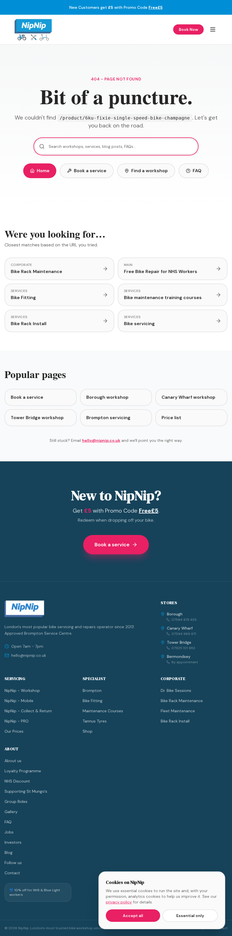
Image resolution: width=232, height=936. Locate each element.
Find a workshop (149, 171)
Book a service (90, 171)
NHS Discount (17, 781)
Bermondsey (178, 656)
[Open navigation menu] (212, 29)
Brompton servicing (108, 418)
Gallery (11, 811)
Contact (12, 872)
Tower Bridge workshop (37, 418)
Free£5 (156, 7)
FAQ (197, 171)
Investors (13, 842)
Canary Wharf (180, 628)
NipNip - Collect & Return (28, 710)
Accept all (133, 915)
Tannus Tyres (95, 721)
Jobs (9, 832)
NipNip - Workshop (22, 690)
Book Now (188, 29)
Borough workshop (107, 397)
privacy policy (119, 902)
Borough (174, 614)
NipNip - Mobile (19, 700)
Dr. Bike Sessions (176, 690)
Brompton (92, 690)
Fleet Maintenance (178, 710)
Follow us (13, 862)
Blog (8, 852)
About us (13, 760)
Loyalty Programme (23, 770)
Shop (88, 731)
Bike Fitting (92, 700)
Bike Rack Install (175, 721)
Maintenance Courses (103, 710)
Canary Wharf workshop (188, 397)
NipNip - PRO (17, 721)
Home (43, 171)
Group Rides (16, 801)
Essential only (190, 915)
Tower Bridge (179, 642)
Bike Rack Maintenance (182, 700)
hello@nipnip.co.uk (101, 440)
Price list (171, 418)
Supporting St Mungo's (26, 791)
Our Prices (14, 731)
